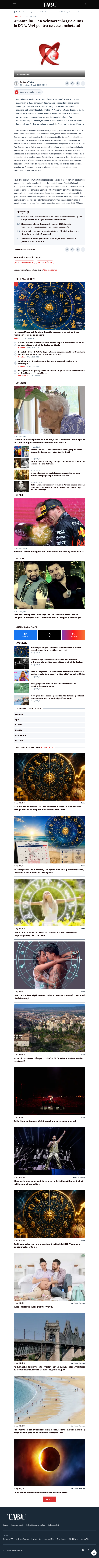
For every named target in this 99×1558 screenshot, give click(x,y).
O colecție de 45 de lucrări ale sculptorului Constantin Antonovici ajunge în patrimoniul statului (55, 474)
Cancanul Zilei (49, 1539)
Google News (50, 269)
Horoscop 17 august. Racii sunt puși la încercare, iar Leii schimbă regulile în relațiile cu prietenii (56, 648)
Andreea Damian (78, 1303)
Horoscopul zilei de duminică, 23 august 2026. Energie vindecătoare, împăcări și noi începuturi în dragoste (46, 225)
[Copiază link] (67, 83)
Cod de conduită (53, 1525)
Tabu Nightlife (73, 1539)
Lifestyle (30, 12)
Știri (24, 12)
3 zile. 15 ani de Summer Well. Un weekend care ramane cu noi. (45, 1121)
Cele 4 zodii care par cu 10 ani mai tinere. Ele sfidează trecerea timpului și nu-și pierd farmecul (50, 232)
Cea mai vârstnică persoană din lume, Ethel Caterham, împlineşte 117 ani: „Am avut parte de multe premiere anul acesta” (49, 441)
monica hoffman (45, 262)
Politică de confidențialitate (35, 1525)
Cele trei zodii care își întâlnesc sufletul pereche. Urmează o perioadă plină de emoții (48, 240)
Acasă (18, 12)
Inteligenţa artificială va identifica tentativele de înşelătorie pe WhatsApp (53, 685)
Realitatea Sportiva (22, 1539)
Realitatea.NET (8, 1539)
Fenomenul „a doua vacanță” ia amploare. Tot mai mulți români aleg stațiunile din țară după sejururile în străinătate (49, 1431)
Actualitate (23, 376)
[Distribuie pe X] (83, 83)
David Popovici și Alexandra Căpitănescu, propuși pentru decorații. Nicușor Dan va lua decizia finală (57, 451)
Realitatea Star (37, 1539)
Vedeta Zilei (85, 1539)
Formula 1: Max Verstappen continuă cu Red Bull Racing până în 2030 (49, 551)
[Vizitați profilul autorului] (16, 83)
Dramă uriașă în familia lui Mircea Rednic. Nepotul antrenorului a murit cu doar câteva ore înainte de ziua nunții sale (51, 343)
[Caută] (84, 4)
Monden (17, 338)
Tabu (31, 82)
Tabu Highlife (61, 1539)
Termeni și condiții (17, 1525)
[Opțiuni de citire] (94, 1553)
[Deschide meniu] (14, 4)
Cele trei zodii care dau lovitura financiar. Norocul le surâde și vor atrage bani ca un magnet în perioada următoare (51, 218)
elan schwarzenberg (24, 262)
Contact (5, 1525)
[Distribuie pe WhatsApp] (78, 83)
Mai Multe (49, 1499)
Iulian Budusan (79, 1177)
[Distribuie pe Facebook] (72, 83)
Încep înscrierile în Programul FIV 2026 (33, 1306)
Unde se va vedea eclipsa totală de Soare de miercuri (41, 1492)
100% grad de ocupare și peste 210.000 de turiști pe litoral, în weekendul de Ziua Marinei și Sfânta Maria (57, 697)
